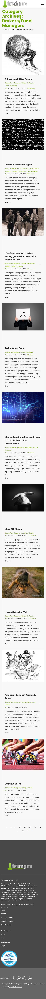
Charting (14, 171)
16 (20, 827)
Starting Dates (13, 783)
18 (30, 827)
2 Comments (31, 174)
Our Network (6, 931)
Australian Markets (10, 168)
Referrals (4, 907)
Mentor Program (7, 921)
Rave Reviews (6, 925)
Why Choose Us (7, 917)
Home (3, 910)
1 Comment (30, 355)
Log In (3, 946)
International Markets (30, 171)
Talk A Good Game (15, 348)
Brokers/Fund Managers (12, 83)
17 (25, 827)
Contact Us (5, 942)
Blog (3, 935)
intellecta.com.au (16, 987)
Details (7, 113)
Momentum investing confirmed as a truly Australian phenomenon (23, 440)
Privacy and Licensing (9, 904)
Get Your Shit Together (28, 83)
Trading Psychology (11, 85)
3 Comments (31, 88)
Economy (21, 171)
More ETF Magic (13, 529)
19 (35, 827)
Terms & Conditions (25, 904)
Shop (3, 938)
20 (40, 827)
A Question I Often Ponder (19, 79)
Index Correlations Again (18, 164)
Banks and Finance (23, 168)
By (9, 88)
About (3, 914)
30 (23, 830)
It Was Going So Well (16, 612)
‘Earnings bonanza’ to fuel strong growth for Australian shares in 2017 (20, 256)
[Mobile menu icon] (42, 3)
